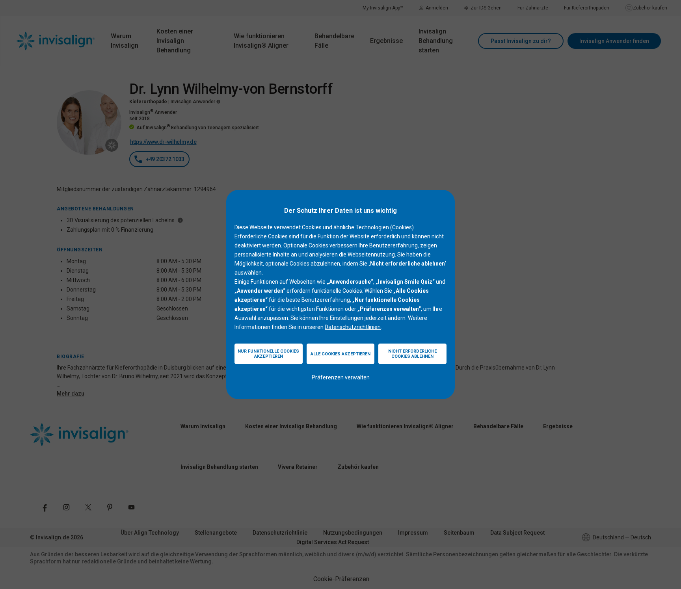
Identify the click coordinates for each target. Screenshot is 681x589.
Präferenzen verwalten (341, 377)
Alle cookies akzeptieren (340, 354)
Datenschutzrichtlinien (353, 327)
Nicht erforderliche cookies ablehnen (412, 354)
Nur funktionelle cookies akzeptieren (268, 354)
